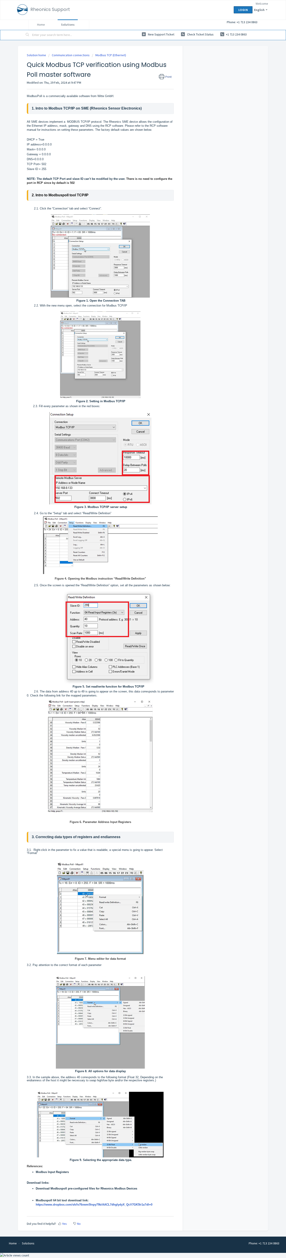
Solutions (68, 25)
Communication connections (71, 55)
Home (41, 25)
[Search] (27, 35)
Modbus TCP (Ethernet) (110, 55)
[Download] (134, 590)
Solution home (37, 55)
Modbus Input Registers (52, 1172)
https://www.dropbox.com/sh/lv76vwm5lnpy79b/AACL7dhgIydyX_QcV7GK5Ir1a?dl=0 (94, 1204)
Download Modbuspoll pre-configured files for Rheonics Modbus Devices (86, 1188)
